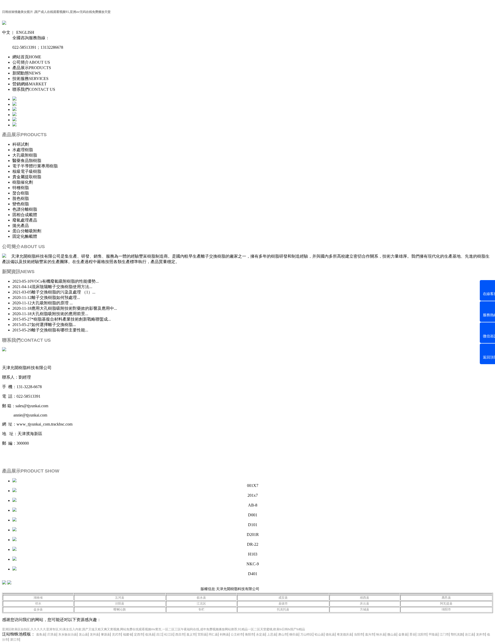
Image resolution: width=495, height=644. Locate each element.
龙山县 (83, 634)
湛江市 (14, 639)
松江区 (169, 634)
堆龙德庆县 (344, 634)
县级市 (283, 603)
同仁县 (213, 634)
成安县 (283, 597)
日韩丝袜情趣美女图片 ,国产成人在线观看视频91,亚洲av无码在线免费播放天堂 (56, 12)
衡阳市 (249, 634)
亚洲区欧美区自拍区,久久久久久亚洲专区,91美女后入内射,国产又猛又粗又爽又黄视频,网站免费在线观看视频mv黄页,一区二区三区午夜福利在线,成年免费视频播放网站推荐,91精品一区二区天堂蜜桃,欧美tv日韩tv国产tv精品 (153, 629)
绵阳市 (446, 609)
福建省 (127, 634)
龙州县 (94, 634)
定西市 (138, 634)
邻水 (38, 603)
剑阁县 (224, 634)
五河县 (119, 597)
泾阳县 (119, 603)
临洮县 (149, 634)
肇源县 (105, 634)
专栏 (201, 609)
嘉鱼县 (40, 634)
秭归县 (294, 634)
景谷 (412, 634)
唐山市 (282, 634)
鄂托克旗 (457, 634)
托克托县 (283, 609)
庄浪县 (51, 634)
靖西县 (364, 597)
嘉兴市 (369, 634)
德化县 (330, 634)
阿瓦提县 (446, 603)
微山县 (392, 634)
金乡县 (38, 609)
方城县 (364, 609)
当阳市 (358, 634)
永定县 (260, 634)
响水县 (380, 634)
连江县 (469, 634)
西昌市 (180, 634)
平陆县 (433, 634)
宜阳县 (202, 634)
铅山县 (319, 634)
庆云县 (364, 603)
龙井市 (480, 634)
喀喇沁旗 (119, 609)
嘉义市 (191, 634)
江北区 (201, 603)
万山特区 (306, 634)
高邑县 (446, 597)
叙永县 (201, 597)
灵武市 (116, 634)
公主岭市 (237, 634)
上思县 (271, 634)
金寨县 (403, 634)
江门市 (444, 634)
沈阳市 (422, 634)
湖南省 (38, 597)
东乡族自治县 (67, 634)
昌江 (159, 634)
